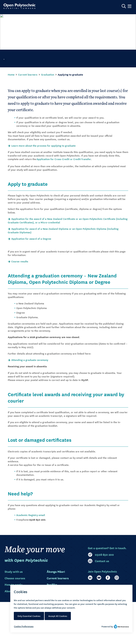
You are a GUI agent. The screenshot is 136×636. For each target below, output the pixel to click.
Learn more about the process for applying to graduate (43, 145)
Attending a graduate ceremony (29, 360)
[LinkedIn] (90, 577)
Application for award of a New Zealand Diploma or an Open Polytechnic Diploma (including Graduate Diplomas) (63, 230)
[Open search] (124, 6)
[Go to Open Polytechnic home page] (19, 6)
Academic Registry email (30, 515)
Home (11, 74)
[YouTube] (99, 577)
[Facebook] (108, 577)
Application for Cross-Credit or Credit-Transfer (63, 159)
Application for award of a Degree (31, 238)
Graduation (47, 74)
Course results (19, 261)
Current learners (27, 74)
